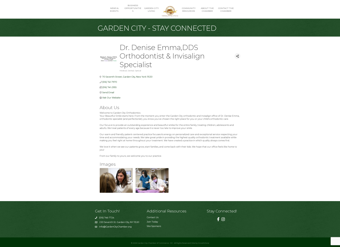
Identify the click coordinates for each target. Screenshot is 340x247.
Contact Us (152, 217)
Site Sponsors (154, 226)
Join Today (152, 222)
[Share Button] (237, 56)
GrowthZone (203, 243)
